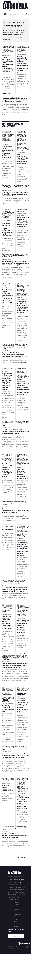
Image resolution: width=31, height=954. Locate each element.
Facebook (22, 887)
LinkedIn (22, 894)
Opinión (17, 14)
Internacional (26, 14)
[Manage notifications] (27, 946)
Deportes (16, 902)
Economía (17, 887)
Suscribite (16, 936)
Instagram (23, 890)
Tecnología (17, 904)
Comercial (11, 887)
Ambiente (4, 14)
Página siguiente (21, 857)
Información (17, 885)
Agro (15, 894)
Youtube (22, 892)
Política (16, 882)
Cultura (11, 14)
